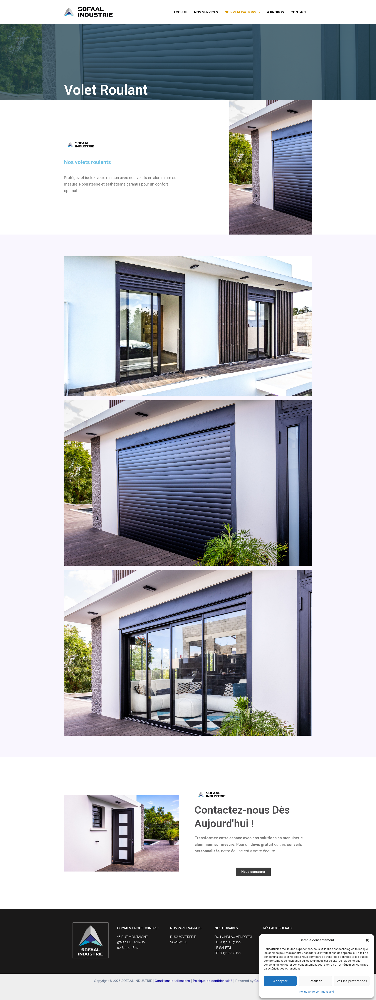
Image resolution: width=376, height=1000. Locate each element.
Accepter (280, 981)
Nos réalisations (240, 12)
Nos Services (206, 12)
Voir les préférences (352, 981)
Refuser (316, 981)
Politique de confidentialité (316, 991)
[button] (367, 940)
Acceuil (180, 12)
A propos (275, 12)
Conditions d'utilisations (172, 981)
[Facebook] (317, 12)
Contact (298, 12)
